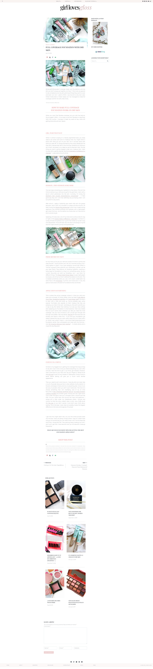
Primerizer (59, 280)
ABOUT (20, 665)
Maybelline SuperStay (59, 299)
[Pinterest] (147, 1)
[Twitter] (74, 662)
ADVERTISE (35, 665)
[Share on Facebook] (52, 57)
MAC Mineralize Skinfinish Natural (63, 391)
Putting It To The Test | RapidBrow (54, 464)
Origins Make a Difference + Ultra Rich (66, 219)
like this (70, 314)
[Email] (149, 1)
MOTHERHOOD (77, 1)
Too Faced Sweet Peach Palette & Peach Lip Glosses (76, 602)
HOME (8, 665)
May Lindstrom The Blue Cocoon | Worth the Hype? (75, 513)
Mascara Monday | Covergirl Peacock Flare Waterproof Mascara (79, 466)
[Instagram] (145, 1)
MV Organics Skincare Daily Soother (59, 324)
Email (61, 648)
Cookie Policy (66, 665)
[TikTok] (151, 1)
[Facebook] (143, 1)
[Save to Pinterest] (47, 57)
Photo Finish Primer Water (65, 275)
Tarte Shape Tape (73, 299)
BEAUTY (48, 44)
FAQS (94, 665)
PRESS (81, 665)
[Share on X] (50, 57)
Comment (47, 626)
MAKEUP (52, 44)
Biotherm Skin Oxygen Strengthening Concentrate (62, 196)
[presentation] (54, 494)
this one (50, 374)
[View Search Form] (2, 1)
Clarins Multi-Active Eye (62, 207)
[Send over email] (55, 57)
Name (46, 648)
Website (76, 648)
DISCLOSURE (50, 665)
